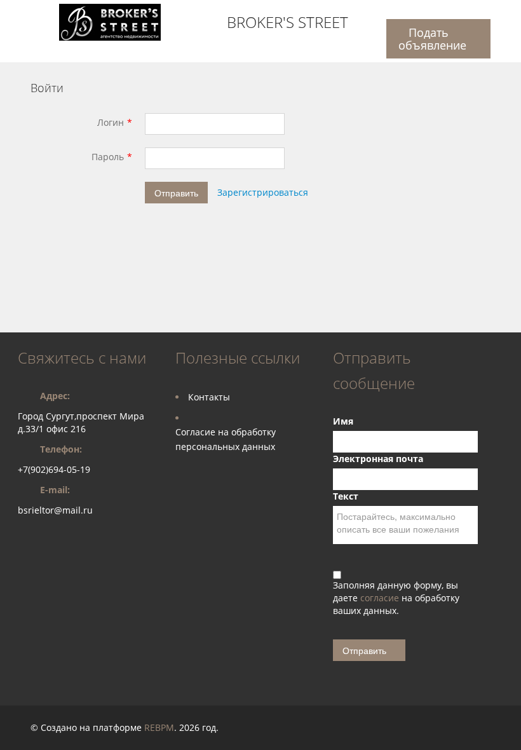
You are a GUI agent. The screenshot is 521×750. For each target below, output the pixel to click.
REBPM (159, 727)
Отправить (176, 192)
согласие (381, 598)
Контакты (209, 397)
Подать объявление (432, 39)
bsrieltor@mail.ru (55, 510)
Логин (110, 122)
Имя (343, 421)
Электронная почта (378, 459)
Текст (345, 496)
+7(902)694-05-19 (54, 469)
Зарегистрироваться (262, 192)
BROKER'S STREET (287, 22)
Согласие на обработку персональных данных (225, 439)
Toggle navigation (29, 15)
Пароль (107, 157)
